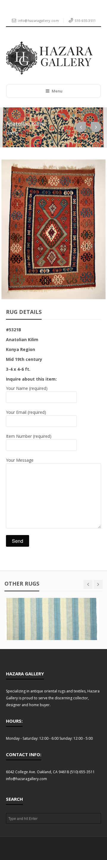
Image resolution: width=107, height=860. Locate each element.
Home (12, 133)
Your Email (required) (26, 412)
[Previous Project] (80, 127)
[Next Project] (96, 127)
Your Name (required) (27, 388)
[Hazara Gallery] (49, 58)
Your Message (20, 460)
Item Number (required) (28, 436)
